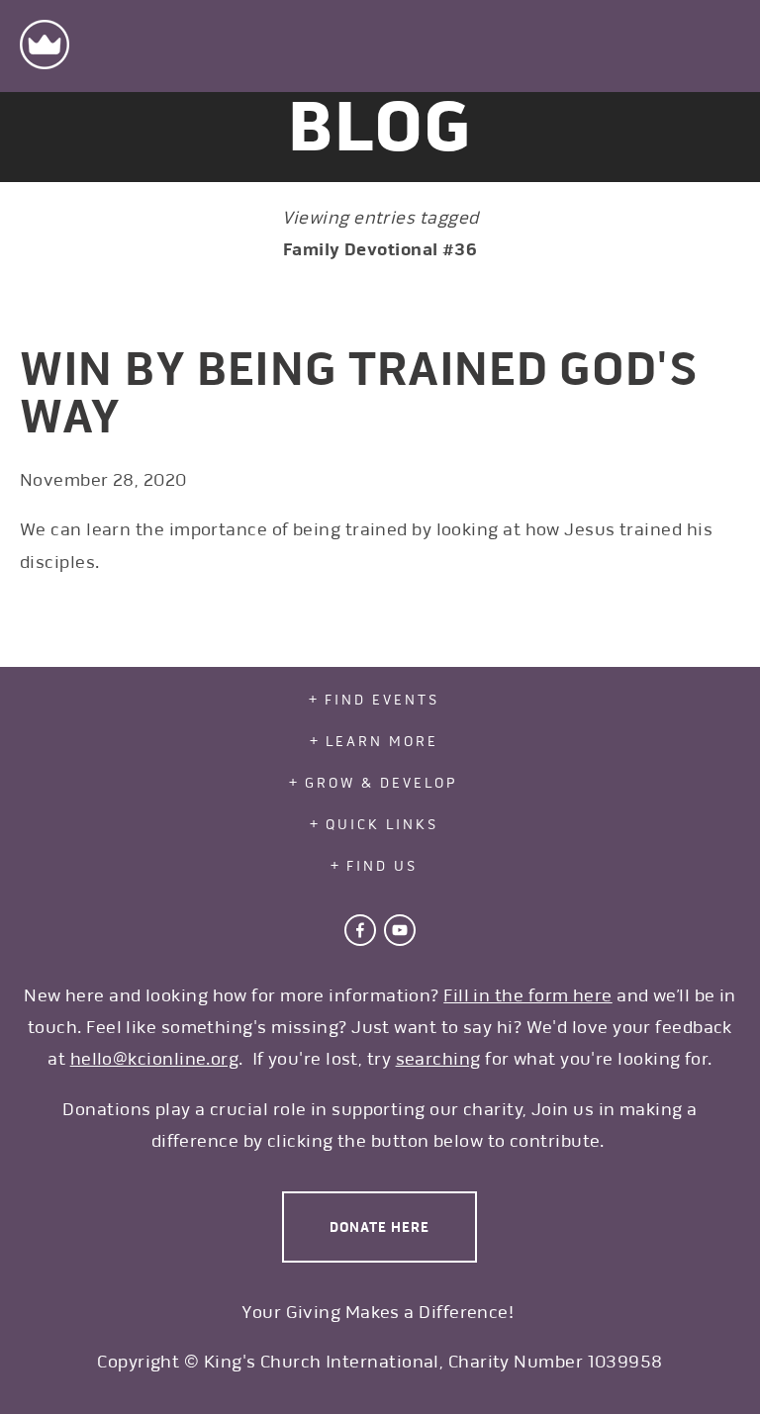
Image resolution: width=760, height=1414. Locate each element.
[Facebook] (360, 930)
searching (438, 1059)
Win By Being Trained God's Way (359, 392)
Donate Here (379, 1227)
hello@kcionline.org (154, 1059)
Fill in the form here (527, 995)
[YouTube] (400, 930)
